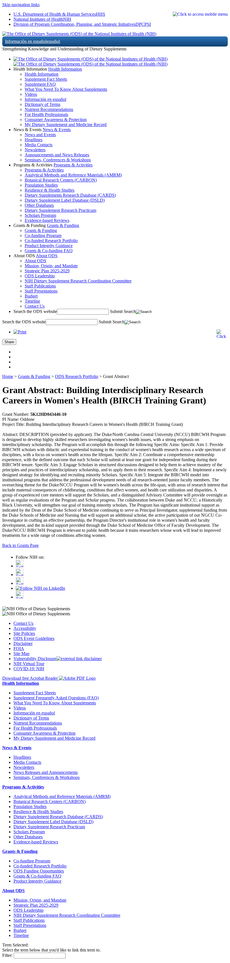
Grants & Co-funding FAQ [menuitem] (49, 250)
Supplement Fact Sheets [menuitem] (46, 79)
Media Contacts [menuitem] (38, 144)
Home (7, 376)
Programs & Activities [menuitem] (44, 170)
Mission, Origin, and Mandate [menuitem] (51, 265)
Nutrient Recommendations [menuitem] (49, 109)
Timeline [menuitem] (32, 301)
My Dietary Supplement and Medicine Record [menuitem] (66, 124)
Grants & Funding (63, 225)
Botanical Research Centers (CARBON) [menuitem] (61, 180)
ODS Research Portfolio (76, 376)
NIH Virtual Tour (28, 663)
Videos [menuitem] (31, 94)
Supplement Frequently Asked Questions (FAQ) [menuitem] (56, 697)
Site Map (21, 653)
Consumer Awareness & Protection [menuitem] (56, 119)
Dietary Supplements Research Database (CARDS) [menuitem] (70, 195)
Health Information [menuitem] (41, 74)
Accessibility (24, 628)
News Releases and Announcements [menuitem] (45, 772)
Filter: (7, 955)
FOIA (18, 648)
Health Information (65, 69)
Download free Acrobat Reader (30, 678)
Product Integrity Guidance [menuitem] (49, 245)
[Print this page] (19, 331)
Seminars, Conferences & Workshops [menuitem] (58, 159)
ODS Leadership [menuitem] (40, 275)
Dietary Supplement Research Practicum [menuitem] (60, 210)
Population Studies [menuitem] (41, 185)
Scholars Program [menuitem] (40, 215)
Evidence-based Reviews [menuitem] (47, 220)
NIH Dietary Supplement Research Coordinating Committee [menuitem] (78, 281)
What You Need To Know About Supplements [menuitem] (66, 89)
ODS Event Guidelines (33, 638)
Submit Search (123, 311)
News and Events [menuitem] (40, 134)
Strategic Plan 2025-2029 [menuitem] (47, 270)
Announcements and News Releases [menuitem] (57, 154)
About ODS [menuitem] (35, 260)
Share (9, 342)
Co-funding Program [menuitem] (43, 235)
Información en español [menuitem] (45, 99)
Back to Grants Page (20, 545)
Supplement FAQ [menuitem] (40, 84)
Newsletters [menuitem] (35, 149)
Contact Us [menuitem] (35, 306)
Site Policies (24, 633)
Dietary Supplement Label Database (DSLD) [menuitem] (65, 200)
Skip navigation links (21, 4)
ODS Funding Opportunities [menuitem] (38, 871)
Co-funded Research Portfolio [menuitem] (51, 240)
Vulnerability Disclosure (34, 658)
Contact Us (23, 623)
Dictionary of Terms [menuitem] (42, 104)
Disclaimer (23, 643)
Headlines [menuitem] (33, 139)
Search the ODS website (35, 311)
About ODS (47, 255)
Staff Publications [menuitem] (40, 286)
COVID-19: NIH (28, 668)
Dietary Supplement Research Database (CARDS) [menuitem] (58, 816)
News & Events (57, 129)
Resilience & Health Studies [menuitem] (49, 190)
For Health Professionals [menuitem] (46, 114)
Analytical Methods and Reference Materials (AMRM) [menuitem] (73, 175)
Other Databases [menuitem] (39, 205)
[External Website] (79, 658)
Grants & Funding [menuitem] (41, 230)
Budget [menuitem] (31, 296)
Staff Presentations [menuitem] (41, 291)
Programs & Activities (73, 165)
